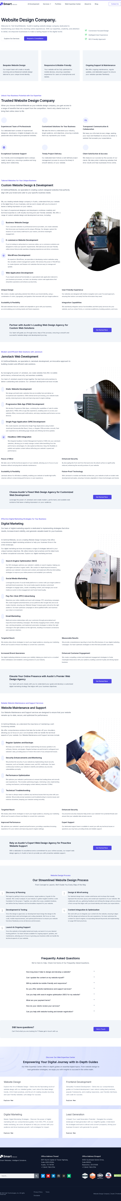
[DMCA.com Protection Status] (117, 1176)
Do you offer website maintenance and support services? (49, 989)
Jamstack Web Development (19, 356)
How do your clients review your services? (43, 1006)
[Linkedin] (53, 1176)
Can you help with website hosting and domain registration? (49, 1012)
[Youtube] (48, 1176)
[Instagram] (64, 1176)
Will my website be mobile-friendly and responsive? (46, 983)
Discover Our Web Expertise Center (60, 1057)
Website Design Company (101, 1193)
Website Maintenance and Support (23, 707)
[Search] (36, 1176)
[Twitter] (43, 1176)
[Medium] (69, 1176)
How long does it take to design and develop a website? (48, 972)
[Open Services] (50, 4)
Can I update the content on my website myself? (45, 978)
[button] (60, 972)
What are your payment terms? (38, 1000)
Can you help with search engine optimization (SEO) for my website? (53, 995)
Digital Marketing (12, 523)
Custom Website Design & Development (27, 185)
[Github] (58, 1176)
